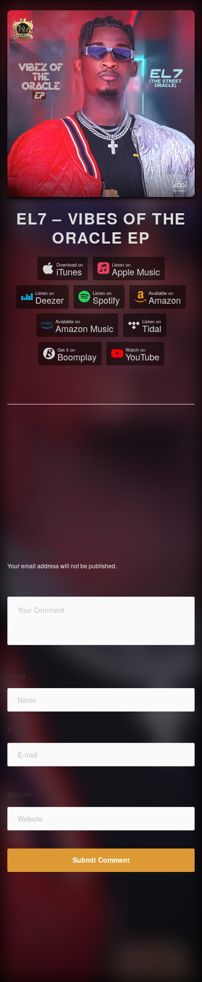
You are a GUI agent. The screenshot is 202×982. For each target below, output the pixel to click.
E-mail (19, 730)
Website (22, 794)
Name (18, 676)
